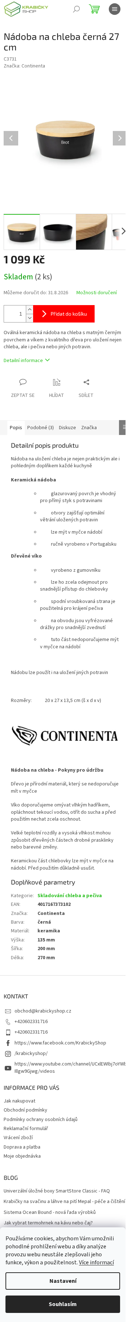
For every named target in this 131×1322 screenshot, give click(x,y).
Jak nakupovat (19, 1101)
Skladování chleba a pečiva (69, 895)
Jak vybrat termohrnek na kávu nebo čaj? (48, 1223)
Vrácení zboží (18, 1137)
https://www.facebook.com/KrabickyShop (60, 1043)
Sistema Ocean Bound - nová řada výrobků (50, 1212)
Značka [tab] (89, 427)
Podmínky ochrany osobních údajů (41, 1119)
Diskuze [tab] (67, 427)
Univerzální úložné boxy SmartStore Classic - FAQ (57, 1191)
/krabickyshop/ (31, 1053)
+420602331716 (31, 1021)
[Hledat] (76, 9)
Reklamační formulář (26, 1128)
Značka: (24, 66)
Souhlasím (63, 1304)
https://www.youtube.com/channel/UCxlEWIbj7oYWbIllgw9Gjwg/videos (71, 1067)
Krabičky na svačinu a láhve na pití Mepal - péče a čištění (64, 1201)
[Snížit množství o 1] (29, 318)
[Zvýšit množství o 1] (29, 309)
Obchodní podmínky (25, 1110)
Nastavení (62, 1281)
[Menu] (114, 9)
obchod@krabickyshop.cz (43, 1011)
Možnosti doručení (96, 293)
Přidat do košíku (69, 314)
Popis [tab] (16, 427)
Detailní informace (23, 360)
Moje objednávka (22, 1156)
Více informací (96, 1262)
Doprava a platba (22, 1147)
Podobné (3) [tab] (40, 427)
